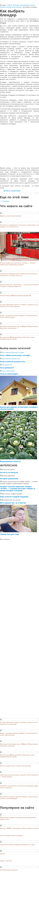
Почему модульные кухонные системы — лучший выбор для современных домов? (17, 264)
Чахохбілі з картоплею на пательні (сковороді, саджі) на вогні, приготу (19, 786)
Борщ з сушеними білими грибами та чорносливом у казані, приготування (19, 316)
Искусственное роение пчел (12, 361)
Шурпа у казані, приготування (10, 216)
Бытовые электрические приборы (11, 7)
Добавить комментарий (12, 191)
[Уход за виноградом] (7, 371)
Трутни (2, 854)
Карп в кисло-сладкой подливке (14, 496)
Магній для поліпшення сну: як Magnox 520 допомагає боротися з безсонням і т (19, 327)
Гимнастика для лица (9, 534)
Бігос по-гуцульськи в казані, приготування (15, 766)
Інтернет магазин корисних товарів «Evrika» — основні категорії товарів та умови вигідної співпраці (17, 488)
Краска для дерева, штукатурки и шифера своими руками (18, 408)
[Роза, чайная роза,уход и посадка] (12, 352)
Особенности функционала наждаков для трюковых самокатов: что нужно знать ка (18, 274)
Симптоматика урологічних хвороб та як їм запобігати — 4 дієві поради (19, 776)
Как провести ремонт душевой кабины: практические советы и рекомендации (19, 797)
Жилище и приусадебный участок (24, 5)
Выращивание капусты (10, 461)
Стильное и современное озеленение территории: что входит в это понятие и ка (19, 226)
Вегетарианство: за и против (13, 502)
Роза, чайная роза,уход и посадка (15, 355)
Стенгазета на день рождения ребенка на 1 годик (17, 844)
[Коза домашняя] (6, 364)
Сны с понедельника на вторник (11, 835)
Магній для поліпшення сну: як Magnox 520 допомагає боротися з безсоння (19, 745)
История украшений (9, 478)
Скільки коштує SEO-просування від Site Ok (15, 295)
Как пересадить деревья (9, 870)
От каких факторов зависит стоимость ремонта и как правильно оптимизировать (19, 305)
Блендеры (5, 201)
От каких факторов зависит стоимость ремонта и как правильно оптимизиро (19, 723)
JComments (36, 193)
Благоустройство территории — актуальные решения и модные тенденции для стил (19, 285)
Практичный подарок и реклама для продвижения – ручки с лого (18, 818)
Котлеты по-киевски (9, 472)
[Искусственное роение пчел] (10, 358)
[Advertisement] (19, 146)
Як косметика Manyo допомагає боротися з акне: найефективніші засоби (17, 338)
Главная (9, 5)
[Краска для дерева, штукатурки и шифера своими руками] (18, 390)
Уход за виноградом (9, 373)
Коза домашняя (7, 367)
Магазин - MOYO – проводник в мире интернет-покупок (19, 828)
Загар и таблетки (6, 861)
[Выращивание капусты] (18, 435)
